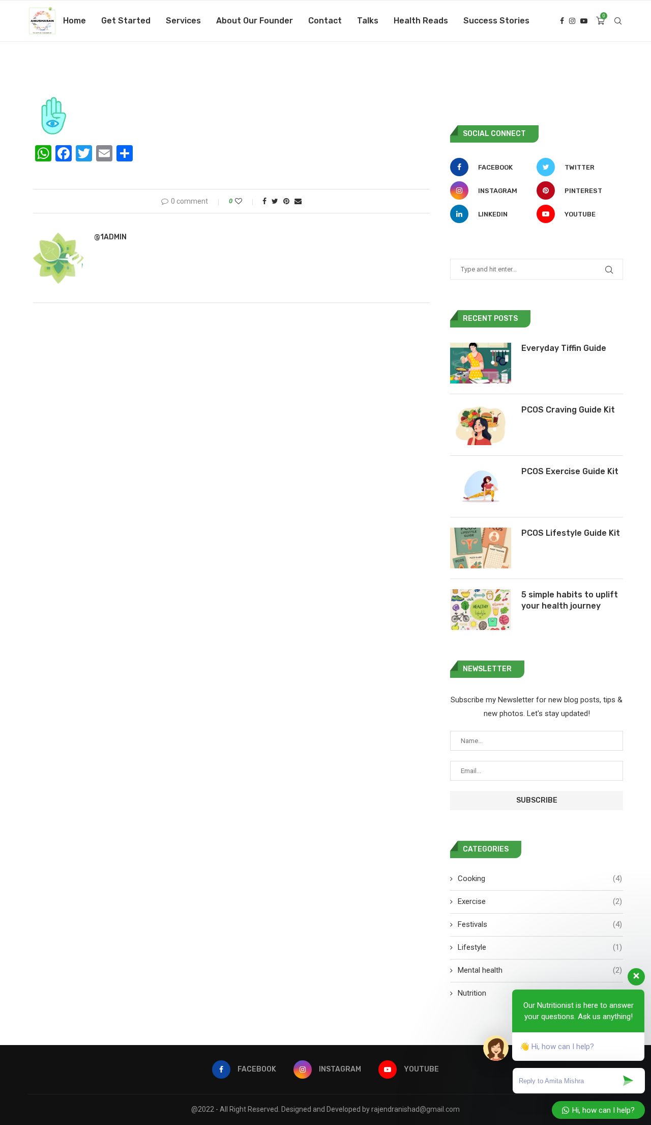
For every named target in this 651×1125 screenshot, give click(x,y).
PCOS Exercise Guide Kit (569, 471)
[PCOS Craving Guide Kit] (480, 424)
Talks (367, 20)
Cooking (540, 878)
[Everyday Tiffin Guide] (480, 363)
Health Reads (421, 20)
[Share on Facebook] (264, 201)
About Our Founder (254, 20)
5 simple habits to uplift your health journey (569, 600)
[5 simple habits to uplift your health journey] (480, 609)
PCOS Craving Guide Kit (568, 410)
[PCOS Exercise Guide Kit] (480, 486)
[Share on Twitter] (275, 201)
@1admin (110, 237)
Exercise (540, 901)
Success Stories (496, 20)
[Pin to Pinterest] (286, 201)
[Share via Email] (298, 201)
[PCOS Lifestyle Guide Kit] (480, 548)
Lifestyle (540, 947)
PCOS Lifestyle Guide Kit (570, 533)
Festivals (540, 924)
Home (74, 20)
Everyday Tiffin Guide (563, 348)
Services (183, 20)
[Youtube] (583, 21)
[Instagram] (572, 21)
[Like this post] (245, 201)
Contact (325, 20)
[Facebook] (562, 21)
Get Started (126, 20)
